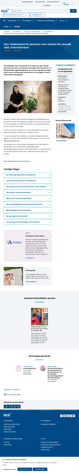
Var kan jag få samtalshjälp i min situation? (23, 222)
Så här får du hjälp (9, 427)
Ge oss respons (40, 2)
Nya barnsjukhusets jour (12, 141)
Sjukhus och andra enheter (32, 31)
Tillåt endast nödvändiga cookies (25, 469)
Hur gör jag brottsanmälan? (17, 216)
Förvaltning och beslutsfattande (50, 445)
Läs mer (4, 464)
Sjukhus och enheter (10, 431)
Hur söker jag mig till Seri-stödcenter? (21, 175)
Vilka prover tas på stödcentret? (19, 198)
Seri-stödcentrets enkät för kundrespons (17, 161)
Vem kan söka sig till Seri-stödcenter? (21, 181)
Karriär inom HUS (27, 2)
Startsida (6, 31)
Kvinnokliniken (48, 31)
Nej (18, 406)
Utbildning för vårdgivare (48, 424)
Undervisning (7, 445)
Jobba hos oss (45, 449)
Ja (9, 406)
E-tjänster (46, 5)
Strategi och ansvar (47, 447)
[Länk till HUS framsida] (5, 11)
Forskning (7, 442)
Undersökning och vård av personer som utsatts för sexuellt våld (39, 328)
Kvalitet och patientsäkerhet (49, 442)
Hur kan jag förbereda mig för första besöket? (24, 204)
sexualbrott (7, 50)
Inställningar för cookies (9, 469)
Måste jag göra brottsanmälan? (18, 210)
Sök (73, 11)
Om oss (61, 21)
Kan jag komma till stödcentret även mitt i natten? (26, 187)
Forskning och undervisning (45, 21)
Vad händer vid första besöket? (18, 192)
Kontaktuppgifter (53, 2)
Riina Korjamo (52, 366)
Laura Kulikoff (28, 366)
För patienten (12, 21)
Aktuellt (6, 27)
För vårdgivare (26, 21)
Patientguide (7, 429)
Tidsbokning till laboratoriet (12, 15)
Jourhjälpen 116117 (37, 15)
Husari (17, 26)
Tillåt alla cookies (40, 469)
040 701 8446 (62, 111)
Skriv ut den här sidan (13, 395)
